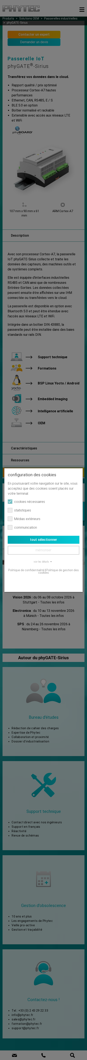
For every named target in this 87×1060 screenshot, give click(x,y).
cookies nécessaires (29, 502)
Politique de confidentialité (26, 570)
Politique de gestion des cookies (58, 571)
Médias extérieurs (27, 519)
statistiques (22, 510)
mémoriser (43, 550)
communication (25, 527)
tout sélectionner (43, 540)
